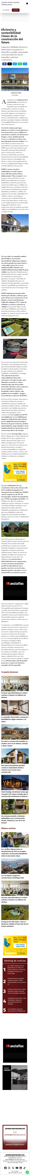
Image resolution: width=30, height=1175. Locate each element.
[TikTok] (24, 1168)
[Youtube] (17, 1168)
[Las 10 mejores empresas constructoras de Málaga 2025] (15, 866)
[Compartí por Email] (14, 63)
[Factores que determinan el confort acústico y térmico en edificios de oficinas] (15, 683)
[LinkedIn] (21, 1168)
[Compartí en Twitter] (9, 63)
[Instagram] (9, 1168)
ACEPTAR (15, 10)
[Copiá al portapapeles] (25, 63)
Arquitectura (15, 93)
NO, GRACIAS (6, 10)
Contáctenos (6, 1161)
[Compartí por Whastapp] (20, 63)
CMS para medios (12, 1172)
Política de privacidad (15, 1161)
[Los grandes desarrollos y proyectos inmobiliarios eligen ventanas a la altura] (15, 707)
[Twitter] (13, 1168)
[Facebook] (5, 1168)
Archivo (16, 1171)
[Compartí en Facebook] (4, 63)
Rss (13, 1171)
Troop (20, 1172)
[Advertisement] (15, 243)
